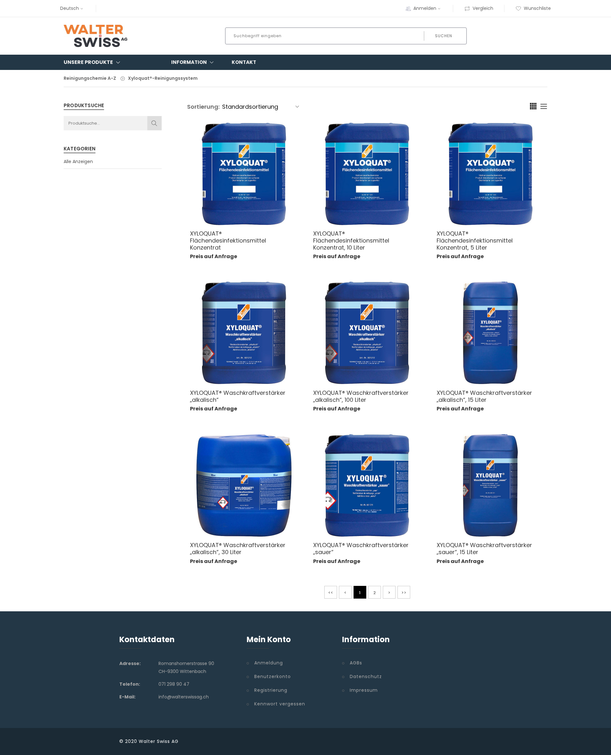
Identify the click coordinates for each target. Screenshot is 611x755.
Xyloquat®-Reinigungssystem (163, 78)
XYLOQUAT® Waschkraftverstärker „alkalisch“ (237, 396)
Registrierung (270, 690)
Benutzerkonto (272, 676)
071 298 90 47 (173, 684)
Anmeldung (268, 663)
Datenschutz (366, 676)
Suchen (443, 35)
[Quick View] (250, 210)
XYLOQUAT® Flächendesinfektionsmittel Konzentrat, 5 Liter (475, 240)
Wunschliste (537, 8)
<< (330, 593)
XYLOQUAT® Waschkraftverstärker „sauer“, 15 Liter (484, 548)
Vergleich (483, 8)
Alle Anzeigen (78, 161)
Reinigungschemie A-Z (90, 78)
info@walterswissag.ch (183, 697)
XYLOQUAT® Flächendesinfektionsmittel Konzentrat (228, 240)
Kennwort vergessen (279, 704)
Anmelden (424, 8)
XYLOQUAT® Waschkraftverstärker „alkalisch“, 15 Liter (484, 396)
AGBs (356, 663)
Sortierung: (203, 107)
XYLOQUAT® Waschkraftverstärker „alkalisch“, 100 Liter (361, 396)
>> (403, 593)
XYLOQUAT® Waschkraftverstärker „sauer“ (361, 548)
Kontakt (244, 62)
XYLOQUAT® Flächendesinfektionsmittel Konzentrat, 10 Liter (351, 240)
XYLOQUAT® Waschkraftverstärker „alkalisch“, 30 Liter (237, 548)
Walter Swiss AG (159, 741)
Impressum (364, 690)
